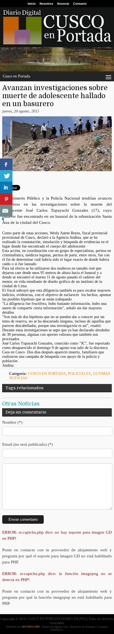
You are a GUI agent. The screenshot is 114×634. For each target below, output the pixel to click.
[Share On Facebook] (6, 164)
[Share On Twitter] (6, 176)
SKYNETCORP (31, 626)
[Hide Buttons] (3, 221)
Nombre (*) (12, 422)
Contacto (80, 3)
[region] (57, 59)
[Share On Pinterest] (6, 199)
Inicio (32, 3)
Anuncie (63, 3)
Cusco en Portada (47, 374)
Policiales (79, 374)
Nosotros (46, 3)
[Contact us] (6, 211)
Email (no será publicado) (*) (27, 444)
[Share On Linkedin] (6, 188)
